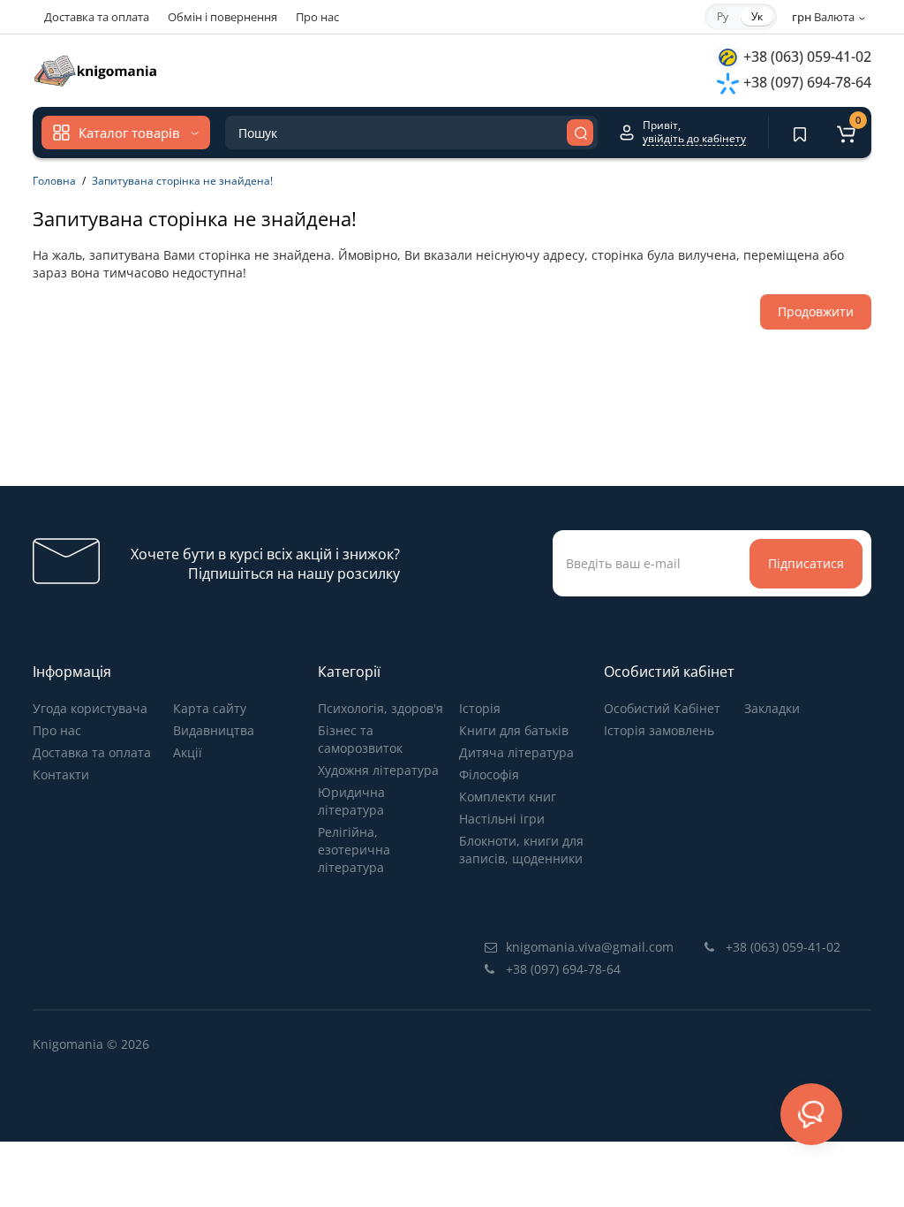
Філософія (489, 774)
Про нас (317, 17)
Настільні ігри (502, 818)
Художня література (378, 770)
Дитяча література (516, 752)
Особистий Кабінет (662, 708)
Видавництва (213, 730)
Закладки (772, 708)
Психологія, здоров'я (380, 708)
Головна (54, 180)
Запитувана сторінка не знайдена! (182, 180)
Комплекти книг (507, 796)
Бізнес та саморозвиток (360, 739)
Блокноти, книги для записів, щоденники (521, 849)
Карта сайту (209, 708)
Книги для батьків (514, 730)
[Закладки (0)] (800, 132)
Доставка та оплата (96, 17)
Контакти (61, 774)
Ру (722, 16)
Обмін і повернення (222, 17)
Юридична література (351, 801)
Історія (480, 708)
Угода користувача (90, 708)
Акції (187, 752)
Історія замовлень (659, 730)
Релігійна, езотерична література (354, 850)
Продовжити (816, 311)
